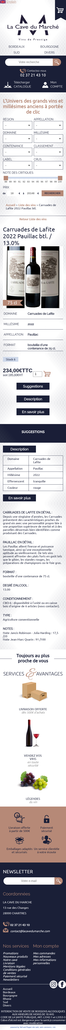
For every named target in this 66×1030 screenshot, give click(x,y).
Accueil (10, 205)
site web (35, 1027)
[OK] (57, 62)
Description (33, 399)
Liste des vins (27, 205)
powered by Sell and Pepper (21, 1027)
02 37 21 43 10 (20, 925)
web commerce (46, 1027)
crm (54, 1027)
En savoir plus (33, 412)
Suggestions (33, 386)
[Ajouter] (47, 374)
